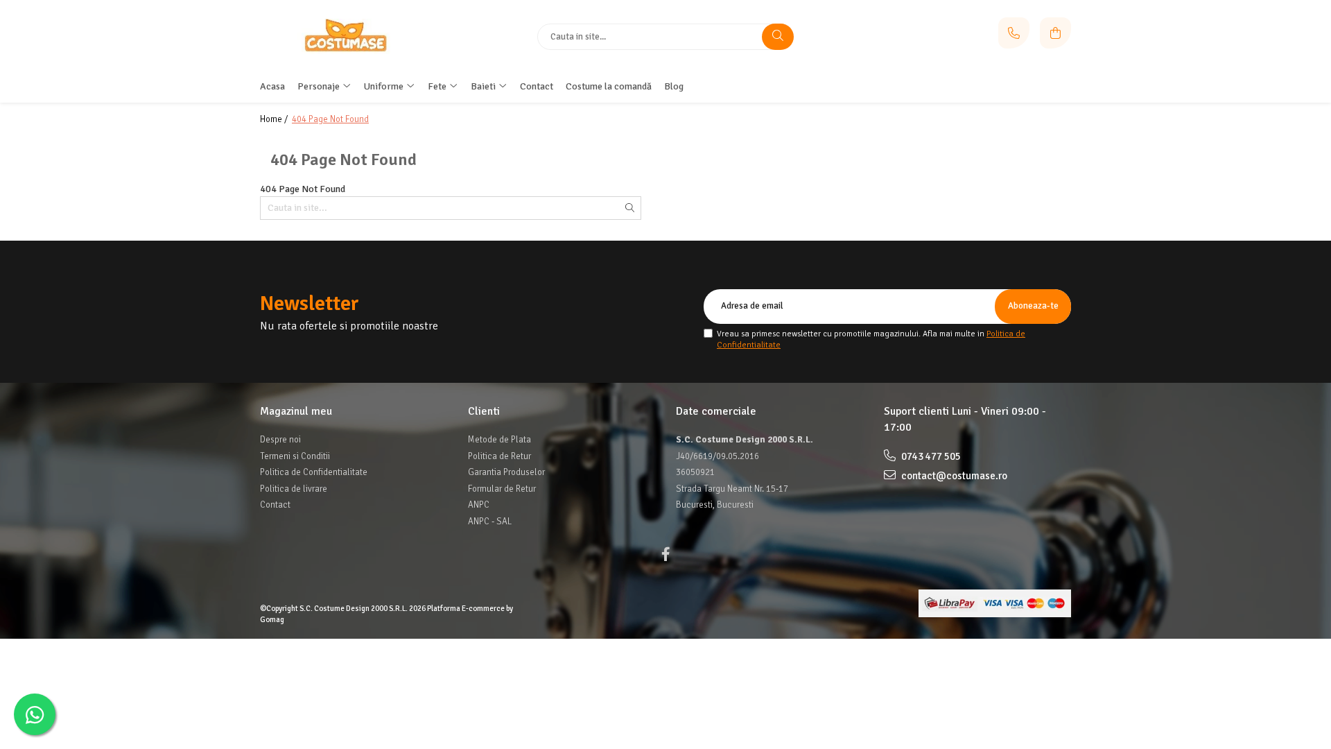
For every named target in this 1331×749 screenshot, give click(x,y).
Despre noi (280, 439)
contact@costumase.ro (953, 476)
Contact (275, 504)
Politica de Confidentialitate (313, 472)
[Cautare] (778, 37)
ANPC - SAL (490, 521)
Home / (275, 119)
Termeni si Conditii (295, 456)
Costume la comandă (609, 86)
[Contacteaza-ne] (1013, 33)
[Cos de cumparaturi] (1055, 33)
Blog (674, 86)
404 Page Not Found (330, 119)
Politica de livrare (293, 488)
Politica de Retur (499, 456)
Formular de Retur (502, 488)
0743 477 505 (930, 456)
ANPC (478, 504)
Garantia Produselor (506, 472)
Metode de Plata (499, 439)
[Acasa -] (346, 36)
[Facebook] (665, 554)
